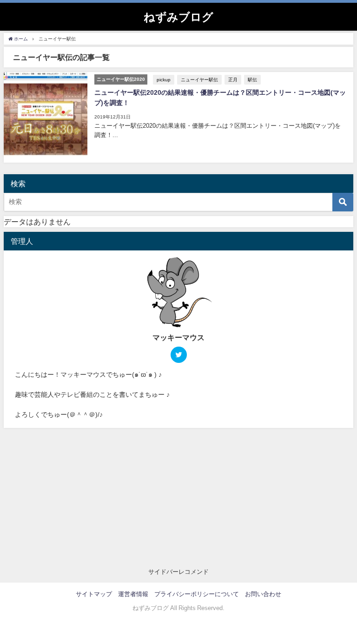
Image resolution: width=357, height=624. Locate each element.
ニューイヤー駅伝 (199, 79)
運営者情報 (133, 594)
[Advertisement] (178, 498)
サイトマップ (94, 594)
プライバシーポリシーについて (196, 594)
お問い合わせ (263, 594)
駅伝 (252, 79)
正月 (233, 79)
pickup (164, 79)
